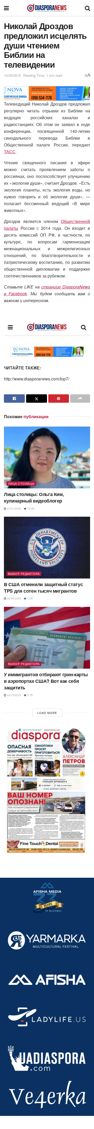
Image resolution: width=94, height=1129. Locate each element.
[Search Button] (87, 8)
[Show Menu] (6, 8)
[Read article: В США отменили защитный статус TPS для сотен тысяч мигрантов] (47, 548)
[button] (47, 789)
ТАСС (9, 152)
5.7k (29, 695)
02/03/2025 (13, 598)
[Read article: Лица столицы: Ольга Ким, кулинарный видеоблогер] (47, 457)
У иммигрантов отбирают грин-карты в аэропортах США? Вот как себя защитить (46, 681)
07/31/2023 (13, 508)
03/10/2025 (13, 695)
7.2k (29, 598)
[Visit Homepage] (46, 8)
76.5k (30, 508)
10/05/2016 (12, 75)
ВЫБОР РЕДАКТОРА (24, 573)
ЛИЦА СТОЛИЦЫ (21, 483)
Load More (47, 713)
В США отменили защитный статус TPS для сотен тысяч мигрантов (43, 587)
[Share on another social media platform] (80, 398)
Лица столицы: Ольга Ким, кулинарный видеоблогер (34, 497)
